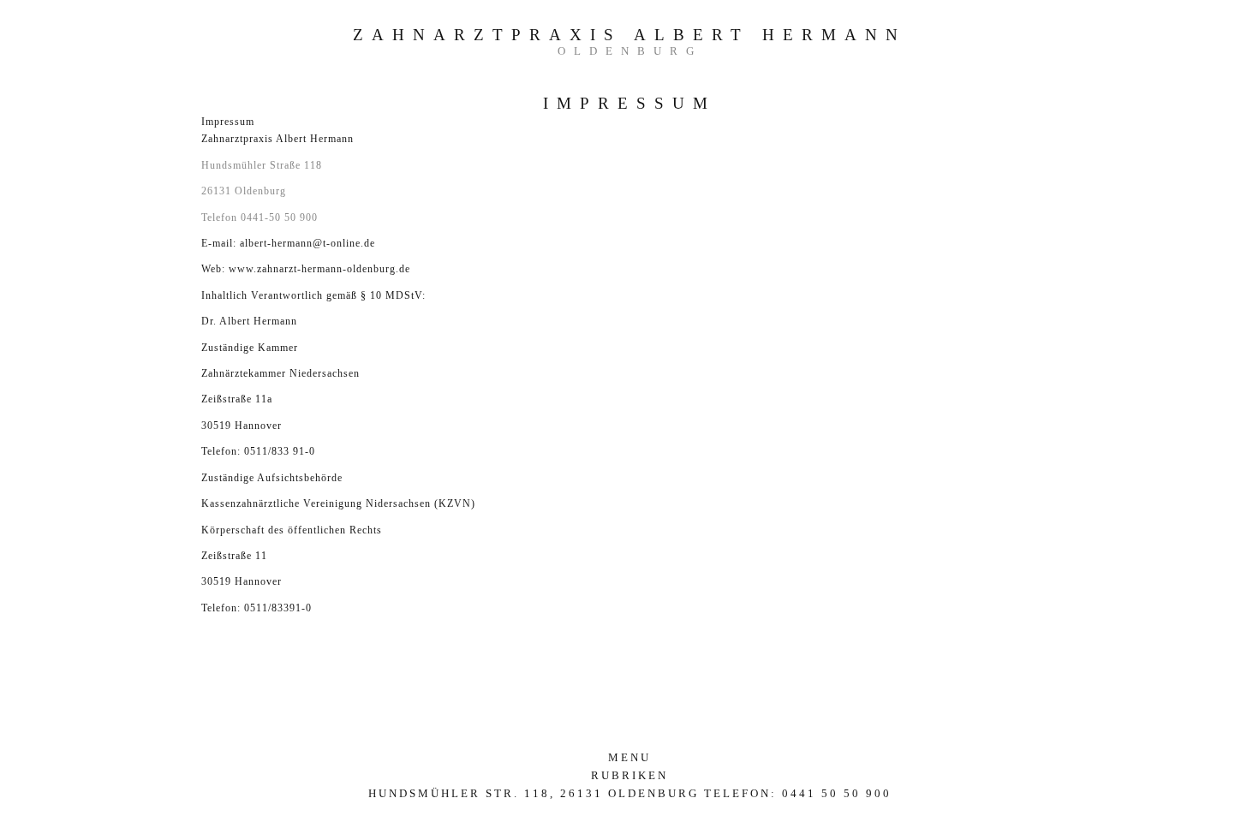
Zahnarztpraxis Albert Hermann (629, 35)
